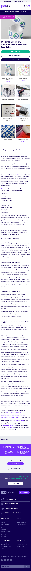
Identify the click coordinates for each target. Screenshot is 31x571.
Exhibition (3, 529)
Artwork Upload (5, 544)
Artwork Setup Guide (6, 546)
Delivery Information (21, 528)
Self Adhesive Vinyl (23, 139)
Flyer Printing (8, 412)
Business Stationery (6, 531)
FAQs (2, 548)
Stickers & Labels (5, 534)
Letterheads (16, 414)
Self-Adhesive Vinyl (6, 524)
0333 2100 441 (8, 1)
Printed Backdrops (16, 417)
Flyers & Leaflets (5, 533)
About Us (19, 521)
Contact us (15, 483)
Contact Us (11, 427)
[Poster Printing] (23, 110)
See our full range (15, 463)
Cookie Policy (20, 526)
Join (27, 566)
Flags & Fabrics (4, 528)
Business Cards (9, 414)
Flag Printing (15, 412)
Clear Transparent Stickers (23, 119)
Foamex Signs (14, 415)
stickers (3, 351)
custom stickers (19, 174)
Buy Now (23, 141)
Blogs (2, 550)
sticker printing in (17, 420)
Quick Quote (15, 60)
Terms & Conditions (21, 522)
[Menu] (21, 6)
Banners (3, 522)
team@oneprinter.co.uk (20, 1)
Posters (3, 526)
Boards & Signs (5, 521)
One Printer (4, 188)
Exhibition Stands (8, 417)
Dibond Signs (7, 415)
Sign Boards (22, 414)
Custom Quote (24, 492)
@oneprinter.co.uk (11, 425)
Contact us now (15, 468)
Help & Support (5, 543)
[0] (27, 6)
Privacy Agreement (21, 524)
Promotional (4, 536)
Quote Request (20, 546)
